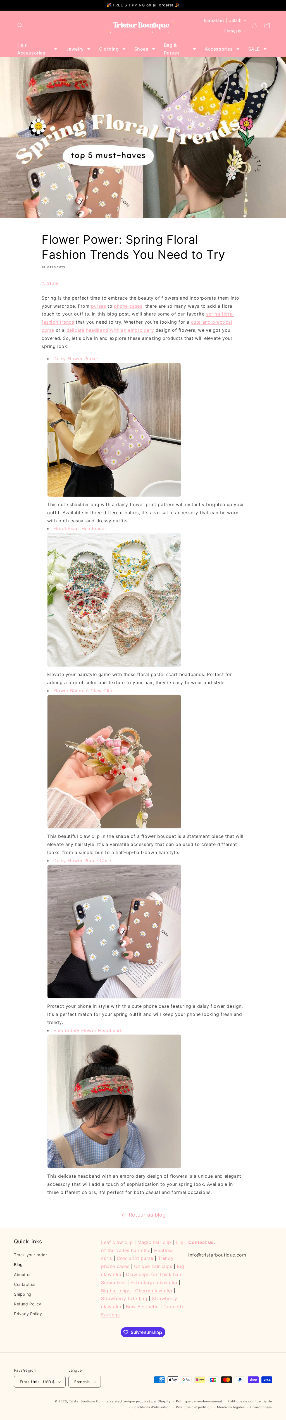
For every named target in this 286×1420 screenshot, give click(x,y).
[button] (20, 25)
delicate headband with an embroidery (110, 330)
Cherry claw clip (153, 1290)
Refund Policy (27, 1304)
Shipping (23, 1294)
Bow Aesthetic (142, 1306)
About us (23, 1274)
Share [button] (53, 283)
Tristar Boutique (82, 1401)
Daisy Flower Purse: (75, 358)
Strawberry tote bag (124, 1298)
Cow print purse (135, 1258)
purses (98, 306)
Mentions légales (231, 1407)
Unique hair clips (153, 1266)
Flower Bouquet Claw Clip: (83, 690)
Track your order (30, 1254)
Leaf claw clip (117, 1242)
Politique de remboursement (199, 1401)
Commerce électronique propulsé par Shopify (133, 1401)
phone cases (128, 306)
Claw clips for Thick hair (154, 1274)
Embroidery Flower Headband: (87, 1030)
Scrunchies (113, 1282)
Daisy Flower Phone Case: (82, 860)
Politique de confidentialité (250, 1401)
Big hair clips (115, 1290)
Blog (18, 1264)
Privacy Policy (28, 1313)
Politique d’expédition (193, 1407)
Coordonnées (261, 1407)
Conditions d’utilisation (151, 1407)
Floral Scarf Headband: (79, 528)
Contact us (24, 1284)
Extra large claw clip (153, 1282)
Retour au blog (147, 1215)
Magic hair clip (154, 1242)
